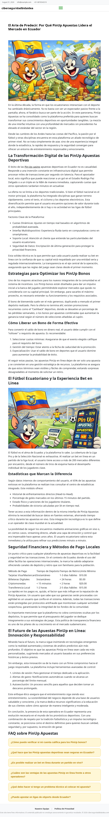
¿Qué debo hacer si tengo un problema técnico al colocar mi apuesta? (51, 787)
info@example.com (24, 2)
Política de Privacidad (64, 808)
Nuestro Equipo (42, 808)
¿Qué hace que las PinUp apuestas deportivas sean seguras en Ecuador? (52, 752)
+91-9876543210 (40, 2)
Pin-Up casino (32, 166)
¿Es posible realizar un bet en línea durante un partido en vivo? (47, 762)
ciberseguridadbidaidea (17, 8)
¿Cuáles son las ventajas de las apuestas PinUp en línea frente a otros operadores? (51, 775)
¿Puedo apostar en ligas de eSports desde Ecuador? (41, 797)
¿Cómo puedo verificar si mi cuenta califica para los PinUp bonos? (49, 742)
